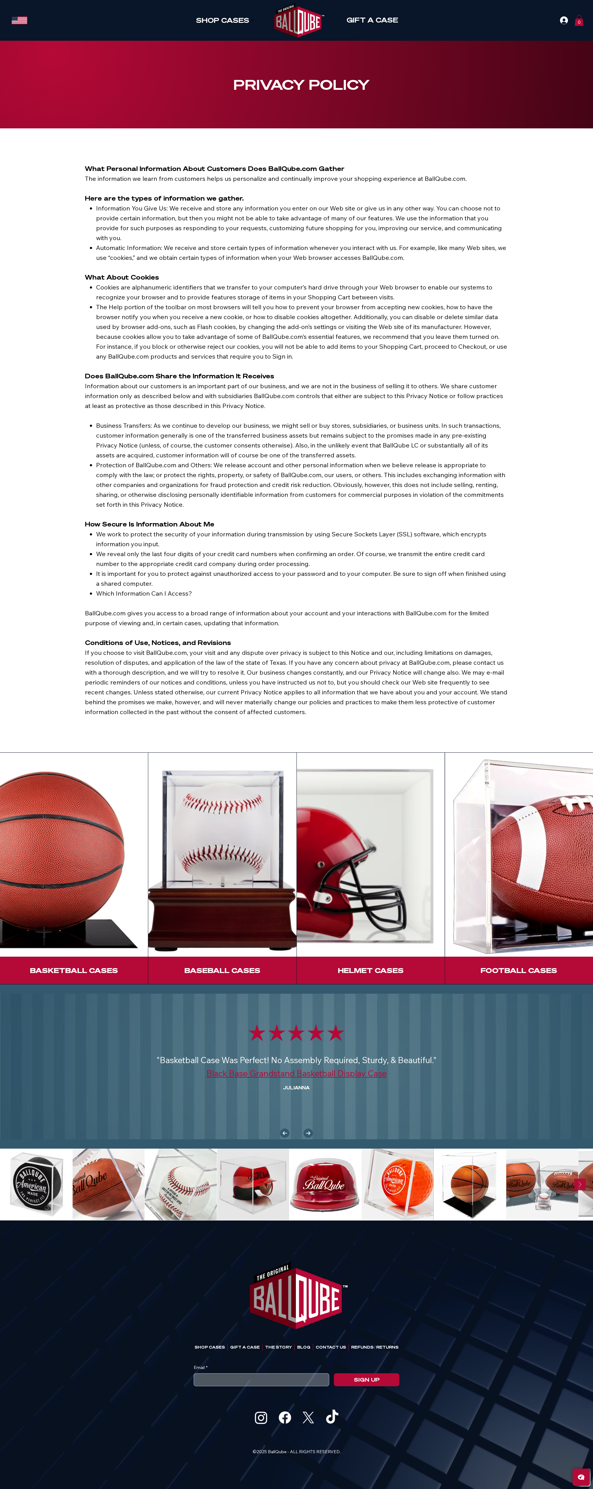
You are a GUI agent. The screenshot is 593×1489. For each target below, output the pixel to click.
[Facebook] (285, 1417)
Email (201, 1367)
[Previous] (284, 1133)
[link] (579, 20)
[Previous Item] (13, 1184)
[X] (308, 1417)
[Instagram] (261, 1417)
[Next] (308, 1133)
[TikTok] (332, 1417)
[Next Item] (580, 1184)
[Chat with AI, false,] (581, 1477)
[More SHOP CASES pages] (252, 20)
